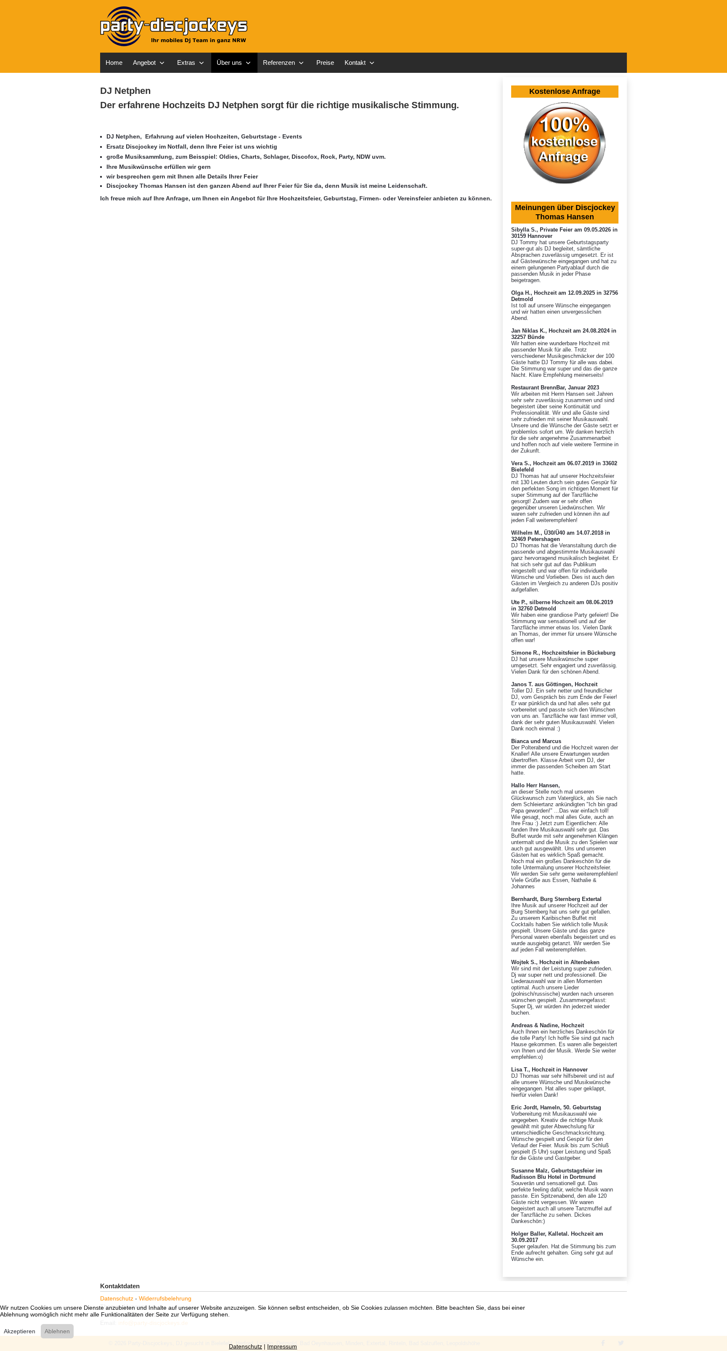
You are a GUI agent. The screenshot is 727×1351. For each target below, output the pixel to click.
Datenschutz (116, 1298)
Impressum (282, 1346)
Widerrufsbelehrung (165, 1298)
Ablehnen (57, 1331)
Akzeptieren (19, 1331)
